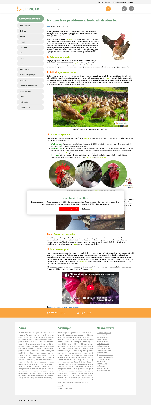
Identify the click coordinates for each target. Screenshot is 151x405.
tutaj (90, 269)
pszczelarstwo (25, 107)
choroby (23, 80)
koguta (107, 78)
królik (22, 97)
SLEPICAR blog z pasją (57, 313)
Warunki (60, 386)
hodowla (23, 31)
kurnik (22, 58)
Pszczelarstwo (102, 353)
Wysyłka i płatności (119, 2)
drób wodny (24, 102)
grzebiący (70, 39)
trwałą (74, 244)
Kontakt (131, 2)
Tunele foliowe (102, 339)
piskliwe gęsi (82, 261)
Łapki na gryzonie (102, 368)
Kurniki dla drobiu (102, 335)
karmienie (23, 47)
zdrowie (23, 42)
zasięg (22, 64)
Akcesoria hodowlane (104, 350)
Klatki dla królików (103, 344)
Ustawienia (86, 209)
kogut (58, 307)
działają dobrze (103, 157)
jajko (21, 53)
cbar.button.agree (68, 209)
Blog (48, 26)
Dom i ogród (101, 361)
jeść (87, 65)
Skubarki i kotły (102, 364)
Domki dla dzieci (102, 342)
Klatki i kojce (101, 366)
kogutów (77, 63)
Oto (67, 153)
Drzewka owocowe (103, 370)
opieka (22, 36)
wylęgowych (24, 69)
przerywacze (89, 157)
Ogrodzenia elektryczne (105, 355)
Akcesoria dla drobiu (104, 333)
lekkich (86, 138)
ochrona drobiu (25, 91)
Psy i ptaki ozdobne (103, 359)
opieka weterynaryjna (28, 75)
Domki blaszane (102, 337)
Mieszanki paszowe (103, 348)
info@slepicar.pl (85, 313)
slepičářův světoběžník (28, 86)
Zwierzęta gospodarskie (105, 357)
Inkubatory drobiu (103, 346)
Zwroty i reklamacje (104, 2)
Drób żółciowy (25, 25)
